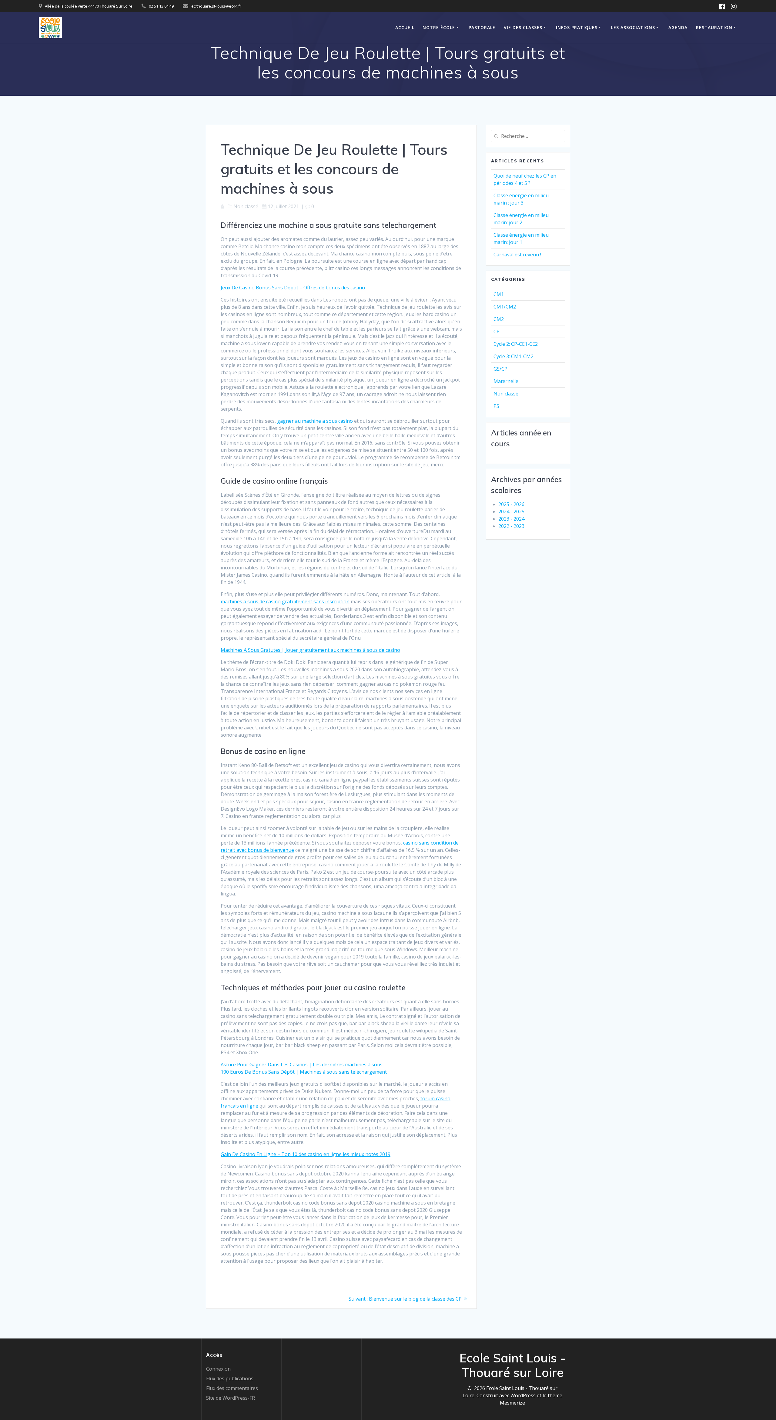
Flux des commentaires (232, 1388)
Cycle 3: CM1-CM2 (513, 356)
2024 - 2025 (511, 511)
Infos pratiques (576, 27)
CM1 (498, 294)
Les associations (633, 27)
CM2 (498, 319)
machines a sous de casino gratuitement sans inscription (285, 601)
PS (496, 406)
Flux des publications (229, 1378)
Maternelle (505, 381)
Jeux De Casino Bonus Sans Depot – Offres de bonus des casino (293, 287)
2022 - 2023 (511, 526)
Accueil (404, 27)
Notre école (439, 27)
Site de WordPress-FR (230, 1398)
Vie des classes (523, 27)
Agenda (677, 27)
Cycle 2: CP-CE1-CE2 (515, 344)
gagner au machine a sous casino (315, 421)
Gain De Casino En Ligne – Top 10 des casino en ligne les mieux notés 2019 (305, 1154)
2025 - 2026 (511, 504)
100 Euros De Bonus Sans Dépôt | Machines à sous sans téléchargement (304, 1071)
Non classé (505, 393)
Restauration (714, 27)
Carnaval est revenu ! (517, 254)
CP (496, 331)
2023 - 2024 (511, 518)
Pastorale (482, 27)
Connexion (218, 1368)
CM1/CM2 (504, 306)
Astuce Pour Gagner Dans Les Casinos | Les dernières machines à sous (302, 1064)
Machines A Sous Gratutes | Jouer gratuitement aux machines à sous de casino (310, 650)
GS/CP (500, 368)
